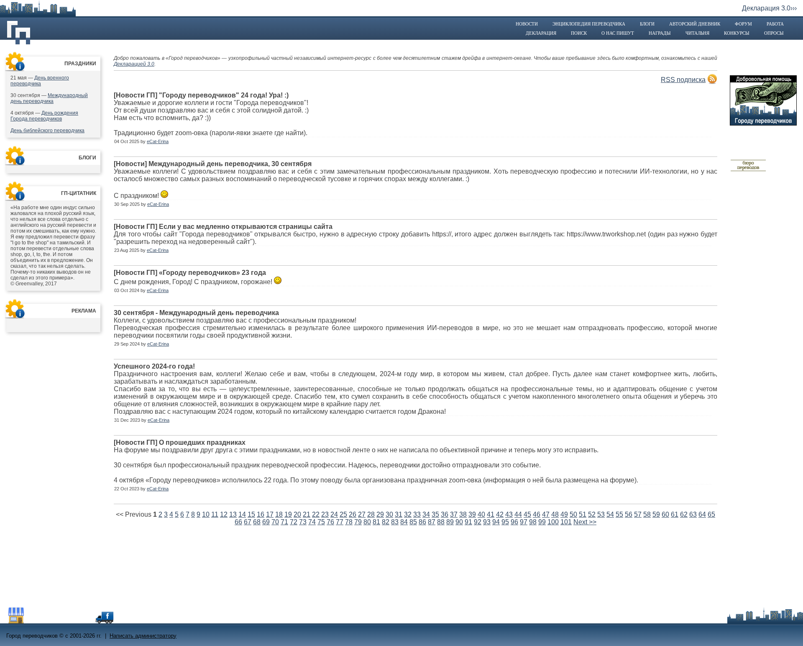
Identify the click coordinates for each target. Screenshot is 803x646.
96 (514, 522)
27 (362, 514)
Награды (660, 33)
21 (306, 514)
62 (684, 514)
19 (288, 514)
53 (601, 514)
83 (395, 522)
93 (487, 522)
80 (367, 522)
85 (413, 522)
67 (247, 522)
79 (358, 522)
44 (518, 514)
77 (339, 522)
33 (417, 514)
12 (224, 514)
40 (481, 514)
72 (293, 522)
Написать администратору (143, 636)
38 (463, 514)
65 (711, 514)
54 (610, 514)
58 (647, 514)
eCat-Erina (158, 141)
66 (238, 522)
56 (628, 514)
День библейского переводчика (47, 130)
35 (435, 514)
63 (693, 514)
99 (542, 522)
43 (509, 514)
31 (398, 514)
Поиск (579, 33)
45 (527, 514)
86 (422, 522)
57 (638, 514)
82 (385, 522)
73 (303, 522)
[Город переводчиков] (69, 621)
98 (533, 522)
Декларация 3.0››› (769, 8)
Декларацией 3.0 (134, 64)
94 (496, 522)
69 (266, 522)
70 (275, 522)
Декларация (541, 33)
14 (242, 514)
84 (404, 522)
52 (592, 514)
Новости (527, 23)
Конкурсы (736, 33)
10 (206, 514)
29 (380, 514)
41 (490, 514)
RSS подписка (683, 79)
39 (472, 514)
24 (334, 514)
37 (454, 514)
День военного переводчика (39, 81)
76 (330, 522)
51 (582, 514)
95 (505, 522)
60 (665, 514)
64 (702, 514)
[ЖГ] (748, 170)
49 (564, 514)
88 (441, 522)
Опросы (774, 33)
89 (450, 522)
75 (321, 522)
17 (270, 514)
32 (408, 514)
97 (523, 522)
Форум (743, 23)
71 (284, 522)
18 (279, 514)
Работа (775, 23)
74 (312, 522)
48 (555, 514)
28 (371, 514)
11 (214, 514)
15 (251, 514)
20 (297, 514)
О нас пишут (617, 33)
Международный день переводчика (49, 98)
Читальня (697, 33)
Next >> (584, 522)
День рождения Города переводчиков (44, 116)
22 (316, 514)
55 (619, 514)
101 (566, 522)
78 (349, 522)
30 (389, 514)
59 (656, 514)
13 (233, 514)
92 (477, 522)
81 (376, 522)
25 (343, 514)
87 (431, 522)
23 (325, 514)
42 (500, 514)
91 (468, 522)
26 (352, 514)
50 (573, 514)
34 (426, 514)
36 (444, 514)
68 (257, 522)
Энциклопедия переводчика (588, 23)
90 (459, 522)
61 (674, 514)
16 (260, 514)
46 (536, 514)
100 (553, 522)
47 (546, 514)
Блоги (647, 23)
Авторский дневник (694, 23)
